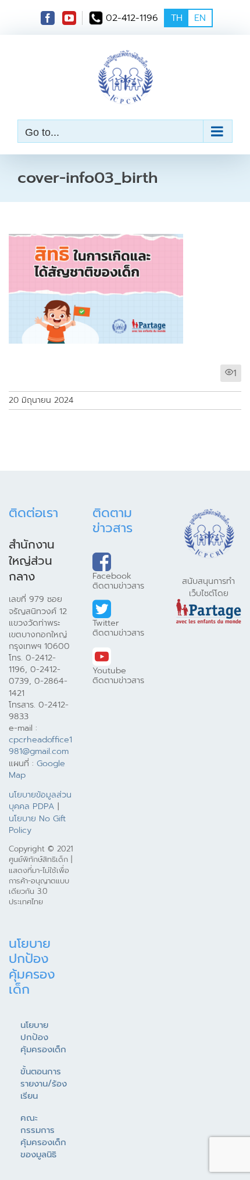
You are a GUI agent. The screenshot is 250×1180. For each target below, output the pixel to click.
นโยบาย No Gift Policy (37, 824)
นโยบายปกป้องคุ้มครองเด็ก (43, 1037)
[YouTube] (69, 18)
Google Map (37, 769)
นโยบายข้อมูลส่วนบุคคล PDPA (40, 800)
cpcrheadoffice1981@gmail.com (40, 745)
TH (177, 18)
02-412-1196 (132, 18)
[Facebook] (48, 18)
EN (200, 18)
